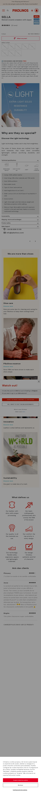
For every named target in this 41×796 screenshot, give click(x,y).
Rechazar (20, 785)
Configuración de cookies (20, 790)
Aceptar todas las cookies (20, 780)
